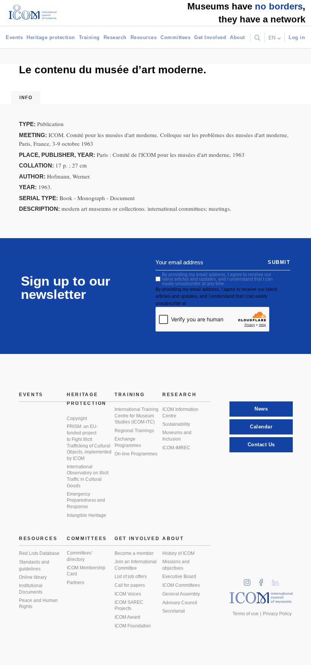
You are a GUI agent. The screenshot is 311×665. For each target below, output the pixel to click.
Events (14, 37)
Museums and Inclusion (177, 436)
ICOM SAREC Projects (129, 605)
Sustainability (176, 424)
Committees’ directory (80, 556)
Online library (33, 577)
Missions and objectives (176, 565)
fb (263, 580)
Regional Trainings (134, 430)
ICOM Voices (128, 594)
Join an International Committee (136, 565)
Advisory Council (179, 602)
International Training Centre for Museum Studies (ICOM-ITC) (137, 416)
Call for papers (130, 585)
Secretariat (173, 611)
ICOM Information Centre (180, 413)
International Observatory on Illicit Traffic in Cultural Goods (87, 476)
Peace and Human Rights (38, 604)
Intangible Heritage (86, 515)
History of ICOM (178, 553)
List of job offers (131, 576)
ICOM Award (127, 617)
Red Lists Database (39, 553)
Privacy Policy (277, 613)
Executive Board (179, 576)
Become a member (134, 553)
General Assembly (181, 594)
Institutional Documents (30, 589)
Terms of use (245, 613)
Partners (75, 582)
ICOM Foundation (133, 626)
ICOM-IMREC (176, 447)
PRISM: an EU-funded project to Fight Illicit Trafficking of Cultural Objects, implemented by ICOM (89, 442)
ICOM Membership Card (86, 571)
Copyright (77, 418)
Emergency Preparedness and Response (86, 500)
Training (89, 37)
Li (278, 580)
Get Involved (210, 37)
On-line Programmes (136, 453)
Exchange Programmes (128, 442)
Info (25, 97)
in (249, 580)
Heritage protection (51, 37)
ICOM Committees (181, 585)
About (237, 37)
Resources (143, 37)
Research (115, 37)
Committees (175, 37)
